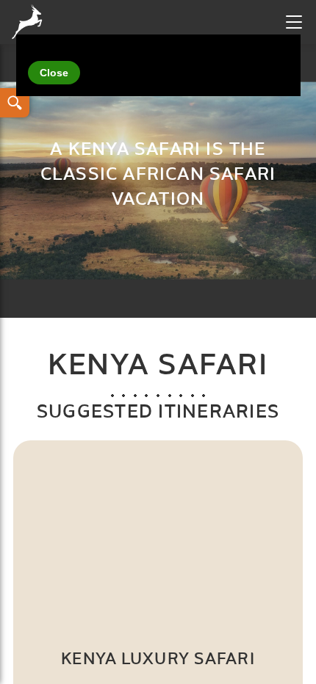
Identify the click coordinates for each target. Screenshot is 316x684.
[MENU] (294, 22)
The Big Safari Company (30, 22)
